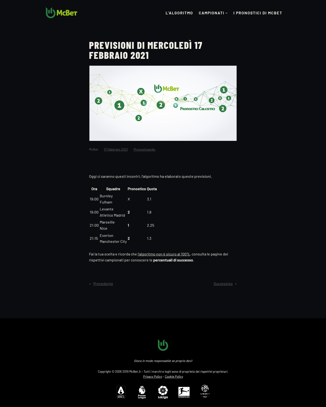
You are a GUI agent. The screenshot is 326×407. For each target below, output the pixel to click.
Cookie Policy (174, 376)
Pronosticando (144, 149)
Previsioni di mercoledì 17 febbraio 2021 (146, 50)
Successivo (223, 283)
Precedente (103, 283)
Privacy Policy (152, 376)
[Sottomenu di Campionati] (226, 13)
